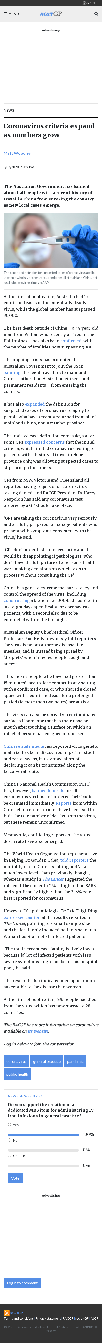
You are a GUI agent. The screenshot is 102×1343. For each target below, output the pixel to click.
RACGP (68, 1318)
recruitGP (82, 1318)
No (15, 1140)
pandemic (75, 1061)
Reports (64, 803)
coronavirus (16, 1061)
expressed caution (22, 917)
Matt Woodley (17, 153)
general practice (47, 1061)
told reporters (74, 860)
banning (12, 372)
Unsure (19, 1156)
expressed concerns (44, 442)
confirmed (70, 340)
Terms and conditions (19, 1318)
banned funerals (48, 790)
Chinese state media (24, 746)
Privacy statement (48, 1318)
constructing (17, 600)
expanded (35, 404)
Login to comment (22, 1282)
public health (17, 1074)
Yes (16, 1125)
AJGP (94, 1318)
